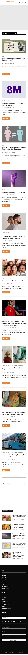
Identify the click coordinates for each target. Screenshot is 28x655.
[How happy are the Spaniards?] (14, 267)
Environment (5, 601)
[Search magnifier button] (25, 618)
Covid (3, 606)
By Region (4, 585)
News (3, 581)
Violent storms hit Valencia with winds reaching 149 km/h (19, 535)
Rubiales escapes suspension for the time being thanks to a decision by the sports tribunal (14, 323)
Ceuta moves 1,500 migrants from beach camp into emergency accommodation (18, 554)
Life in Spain (5, 583)
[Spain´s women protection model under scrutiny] (14, 45)
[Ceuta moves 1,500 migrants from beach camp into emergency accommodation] (6, 555)
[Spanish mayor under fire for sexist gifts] (14, 354)
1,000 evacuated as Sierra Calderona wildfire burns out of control (19, 517)
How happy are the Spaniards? (12, 281)
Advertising (4, 577)
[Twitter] (21, 2)
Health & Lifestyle (6, 608)
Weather (4, 579)
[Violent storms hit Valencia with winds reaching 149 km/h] (6, 536)
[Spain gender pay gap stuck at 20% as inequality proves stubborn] (14, 134)
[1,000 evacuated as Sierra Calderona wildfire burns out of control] (6, 518)
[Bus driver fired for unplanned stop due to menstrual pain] (14, 441)
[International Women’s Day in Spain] (14, 178)
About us (4, 575)
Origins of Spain (6, 588)
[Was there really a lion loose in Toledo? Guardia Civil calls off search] (6, 527)
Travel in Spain (5, 586)
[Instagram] (22, 2)
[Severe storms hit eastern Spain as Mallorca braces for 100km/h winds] (6, 546)
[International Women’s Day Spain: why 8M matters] (14, 89)
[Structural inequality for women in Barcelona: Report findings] (14, 221)
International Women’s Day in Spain (14, 192)
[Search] (25, 2)
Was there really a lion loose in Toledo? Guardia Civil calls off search (19, 526)
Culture (3, 599)
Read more (5, 73)
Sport (3, 603)
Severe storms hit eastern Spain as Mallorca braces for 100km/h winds (19, 545)
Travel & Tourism (6, 604)
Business (4, 597)
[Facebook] (19, 2)
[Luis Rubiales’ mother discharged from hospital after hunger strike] (14, 399)
